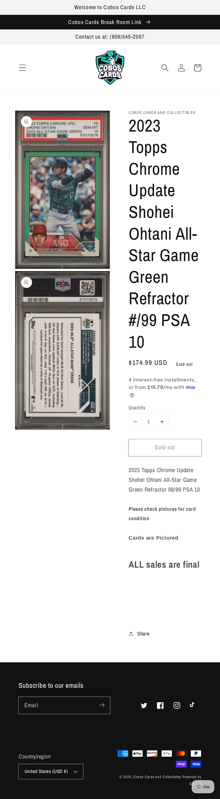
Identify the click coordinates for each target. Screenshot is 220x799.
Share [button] (143, 633)
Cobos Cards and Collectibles (157, 776)
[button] (22, 68)
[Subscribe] (102, 705)
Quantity (137, 407)
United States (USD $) (46, 771)
